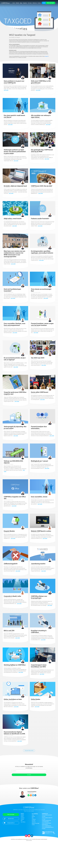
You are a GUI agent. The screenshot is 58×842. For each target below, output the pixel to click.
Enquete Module (9, 531)
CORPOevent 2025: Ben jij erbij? (41, 186)
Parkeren (22, 819)
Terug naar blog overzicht (29, 750)
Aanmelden (29, 774)
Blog (21, 3)
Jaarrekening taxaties (38, 564)
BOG (21, 820)
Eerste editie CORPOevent (39, 392)
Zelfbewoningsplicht (10, 564)
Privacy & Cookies (29, 840)
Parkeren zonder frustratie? (40, 218)
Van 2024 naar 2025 (37, 358)
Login (44, 2)
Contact (39, 3)
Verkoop (22, 815)
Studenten (22, 817)
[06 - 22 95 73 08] (29, 795)
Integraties (25, 3)
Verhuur (22, 816)
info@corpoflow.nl (10, 822)
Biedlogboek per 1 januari (39, 461)
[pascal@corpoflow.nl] (33, 795)
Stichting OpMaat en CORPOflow (15, 665)
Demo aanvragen (50, 2)
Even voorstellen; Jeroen (39, 497)
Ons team (30, 3)
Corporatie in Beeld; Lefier (12, 596)
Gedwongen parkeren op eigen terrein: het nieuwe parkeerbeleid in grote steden (15, 151)
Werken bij (35, 3)
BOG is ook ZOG (9, 630)
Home (14, 3)
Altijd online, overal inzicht (12, 218)
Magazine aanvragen (35, 823)
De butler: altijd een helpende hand (15, 186)
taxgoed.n (46, 56)
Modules (17, 3)
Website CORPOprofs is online (41, 531)
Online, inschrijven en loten (13, 699)
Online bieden (35, 699)
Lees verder (6, 90)
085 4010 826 (11, 818)
